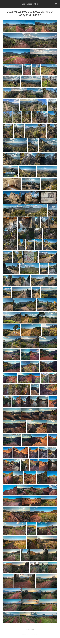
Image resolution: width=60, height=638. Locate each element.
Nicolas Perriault (28, 635)
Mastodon (36, 635)
